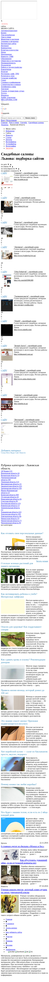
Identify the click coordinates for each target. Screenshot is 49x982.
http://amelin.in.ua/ (21, 404)
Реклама (9, 945)
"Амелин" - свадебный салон (26, 395)
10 (2, 216)
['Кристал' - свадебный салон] (7, 231)
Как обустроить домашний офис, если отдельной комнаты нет (24, 861)
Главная (9, 919)
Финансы (5, 95)
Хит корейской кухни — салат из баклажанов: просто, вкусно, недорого (24, 753)
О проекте (10, 924)
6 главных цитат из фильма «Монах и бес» (22, 846)
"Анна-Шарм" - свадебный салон (27, 370)
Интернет (5, 46)
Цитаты (9, 140)
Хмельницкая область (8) (11, 516)
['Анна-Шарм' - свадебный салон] (7, 379)
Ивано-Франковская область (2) (9, 492)
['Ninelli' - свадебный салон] (7, 330)
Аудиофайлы (11, 144)
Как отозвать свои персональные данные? (22, 533)
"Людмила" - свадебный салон (26, 247)
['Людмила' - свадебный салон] (7, 256)
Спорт (3, 80)
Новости (9, 135)
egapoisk (5, 113)
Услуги (4, 93)
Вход (3, 120)
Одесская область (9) (9, 501)
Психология (6, 65)
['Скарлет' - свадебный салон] (7, 182)
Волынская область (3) (10, 475)
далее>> (33, 854)
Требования (10, 949)
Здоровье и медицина (9, 41)
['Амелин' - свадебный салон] (7, 404)
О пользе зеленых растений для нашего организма (17, 564)
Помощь (9, 941)
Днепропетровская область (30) (8, 479)
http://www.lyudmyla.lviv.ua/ (25, 256)
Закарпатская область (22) (11, 486)
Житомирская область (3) (11, 484)
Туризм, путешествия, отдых (12, 91)
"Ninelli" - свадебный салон (25, 321)
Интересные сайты (8, 44)
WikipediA (5, 104)
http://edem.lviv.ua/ (21, 206)
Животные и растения (10, 39)
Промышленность (8, 63)
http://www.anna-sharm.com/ (25, 379)
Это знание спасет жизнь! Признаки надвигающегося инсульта (19, 722)
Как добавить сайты (14, 932)
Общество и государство (11, 61)
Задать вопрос (11, 928)
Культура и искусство (9, 50)
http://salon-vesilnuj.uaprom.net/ (26, 426)
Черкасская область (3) (10, 519)
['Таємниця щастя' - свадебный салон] (7, 305)
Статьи (8, 137)
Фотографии (11, 146)
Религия (4, 72)
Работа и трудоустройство (11, 67)
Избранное (10, 131)
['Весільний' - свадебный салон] (7, 429)
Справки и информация (10, 82)
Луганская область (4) (10, 497)
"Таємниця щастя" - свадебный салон (29, 296)
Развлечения (6, 69)
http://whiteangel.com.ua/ (23, 354)
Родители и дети (7, 76)
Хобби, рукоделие (8, 97)
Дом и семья (6, 37)
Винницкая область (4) (10, 473)
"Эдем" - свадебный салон (24, 198)
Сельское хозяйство (9, 78)
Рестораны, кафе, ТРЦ (10, 74)
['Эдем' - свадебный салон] (7, 207)
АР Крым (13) (6, 471)
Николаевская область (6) (11, 499)
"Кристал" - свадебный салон (26, 222)
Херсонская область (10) (11, 514)
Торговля (4, 89)
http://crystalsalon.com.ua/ (23, 229)
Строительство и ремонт (11, 84)
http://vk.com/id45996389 (23, 280)
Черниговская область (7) (11, 521)
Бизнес (4, 33)
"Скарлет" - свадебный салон (26, 173)
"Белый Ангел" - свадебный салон (28, 346)
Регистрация (11, 120)
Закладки (9, 148)
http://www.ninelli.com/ (23, 330)
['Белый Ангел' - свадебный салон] (7, 355)
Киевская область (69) (10, 495)
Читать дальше (42, 561)
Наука (3, 52)
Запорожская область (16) (11, 488)
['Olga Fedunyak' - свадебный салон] (7, 281)
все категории (6, 525)
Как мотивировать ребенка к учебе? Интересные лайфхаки (19, 595)
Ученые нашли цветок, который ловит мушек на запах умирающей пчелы (24, 891)
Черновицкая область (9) (11, 523)
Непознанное (6, 54)
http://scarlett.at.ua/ (21, 179)
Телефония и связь (8, 87)
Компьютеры (6, 48)
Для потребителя (8, 35)
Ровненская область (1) (10, 506)
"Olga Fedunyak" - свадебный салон (28, 272)
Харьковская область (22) (11, 512)
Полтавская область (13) (11, 503)
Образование (6, 59)
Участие (9, 937)
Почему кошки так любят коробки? (19, 784)
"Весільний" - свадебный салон (26, 420)
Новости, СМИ (7, 56)
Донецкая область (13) (10, 482)
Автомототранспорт (9, 31)
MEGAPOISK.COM (9, 100)
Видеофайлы (11, 142)
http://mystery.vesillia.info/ (24, 305)
